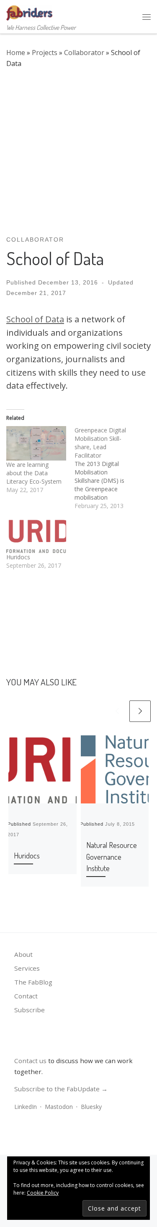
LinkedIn (25, 1107)
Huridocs (18, 557)
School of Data (35, 319)
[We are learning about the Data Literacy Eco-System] (36, 443)
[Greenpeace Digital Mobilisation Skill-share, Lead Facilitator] (109, 468)
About (23, 954)
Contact (26, 996)
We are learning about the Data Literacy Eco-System (34, 473)
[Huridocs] (36, 536)
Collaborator (84, 52)
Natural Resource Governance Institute (111, 856)
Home (15, 52)
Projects (44, 52)
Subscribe (29, 1010)
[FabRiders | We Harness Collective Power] (29, 11)
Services (27, 968)
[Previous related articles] (117, 711)
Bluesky (91, 1107)
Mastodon (59, 1107)
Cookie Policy (43, 1192)
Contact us (30, 1060)
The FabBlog (33, 982)
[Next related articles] (140, 711)
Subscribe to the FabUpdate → (61, 1089)
